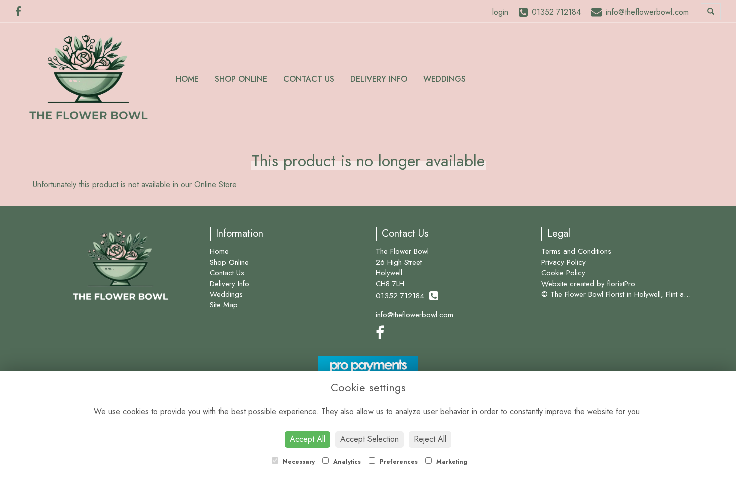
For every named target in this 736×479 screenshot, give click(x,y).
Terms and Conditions (576, 251)
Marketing (450, 461)
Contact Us (308, 79)
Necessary (298, 461)
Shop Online (241, 79)
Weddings (444, 79)
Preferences (398, 461)
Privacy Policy (563, 262)
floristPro (621, 283)
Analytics (346, 461)
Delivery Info (378, 79)
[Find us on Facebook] (21, 11)
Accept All (307, 439)
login (500, 12)
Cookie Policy (563, 272)
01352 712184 (402, 295)
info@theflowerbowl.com (414, 314)
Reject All (430, 439)
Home (187, 79)
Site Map (224, 304)
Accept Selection (369, 439)
